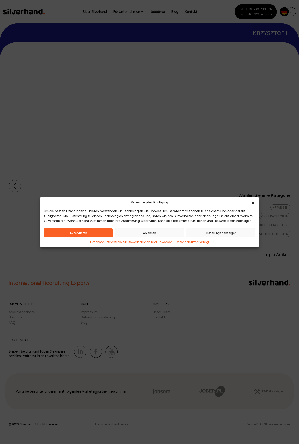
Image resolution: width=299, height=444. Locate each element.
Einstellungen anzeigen (220, 233)
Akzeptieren (78, 233)
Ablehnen (149, 233)
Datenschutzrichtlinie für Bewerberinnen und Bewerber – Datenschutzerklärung (149, 242)
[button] (253, 202)
